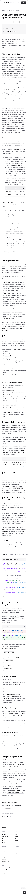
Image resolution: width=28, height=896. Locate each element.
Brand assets (17, 857)
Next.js (16, 836)
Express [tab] (11, 554)
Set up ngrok (8, 336)
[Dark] (21, 888)
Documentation (5, 849)
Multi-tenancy (5, 836)
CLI (2, 840)
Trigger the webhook (11, 732)
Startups (3, 857)
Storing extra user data (9, 138)
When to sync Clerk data (11, 54)
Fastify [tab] (16, 554)
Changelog (4, 851)
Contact (16, 855)
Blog (16, 853)
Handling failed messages (9, 708)
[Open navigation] (2, 2)
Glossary (4, 853)
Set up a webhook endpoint (13, 382)
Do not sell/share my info (7, 877)
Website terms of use (6, 871)
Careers (16, 851)
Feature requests (5, 855)
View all (16, 840)
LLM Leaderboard (5, 861)
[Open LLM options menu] (22, 22)
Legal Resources (5, 875)
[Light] (23, 888)
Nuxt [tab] (20, 554)
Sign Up (23, 2)
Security (3, 873)
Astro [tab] (7, 554)
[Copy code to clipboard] (24, 459)
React (16, 834)
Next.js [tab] (3, 554)
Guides (3, 10)
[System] (25, 888)
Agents (3, 842)
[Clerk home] (4, 827)
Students (4, 859)
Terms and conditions (6, 867)
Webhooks (17, 10)
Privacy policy (5, 869)
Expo (16, 838)
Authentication (5, 834)
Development (9, 10)
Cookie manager (5, 880)
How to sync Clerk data (10, 261)
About (16, 849)
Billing (3, 838)
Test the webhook (10, 676)
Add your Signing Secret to (15, 422)
